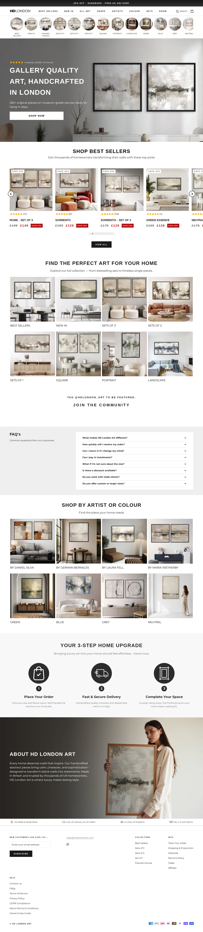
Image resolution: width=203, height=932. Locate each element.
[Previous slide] (11, 194)
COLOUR (134, 11)
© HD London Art (21, 924)
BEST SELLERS (48, 11)
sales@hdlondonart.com (80, 837)
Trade (171, 863)
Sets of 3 (139, 848)
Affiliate (172, 868)
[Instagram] (68, 844)
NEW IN (68, 11)
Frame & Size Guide (20, 913)
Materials (173, 853)
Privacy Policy (17, 898)
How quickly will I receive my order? (103, 444)
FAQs (12, 888)
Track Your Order (177, 843)
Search (183, 11)
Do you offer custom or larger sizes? (103, 483)
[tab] (92, 233)
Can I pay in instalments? (97, 457)
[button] (16, 214)
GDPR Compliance (20, 903)
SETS (149, 11)
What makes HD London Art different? (104, 438)
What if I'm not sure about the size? (103, 464)
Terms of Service (19, 893)
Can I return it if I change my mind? (103, 451)
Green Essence (158, 220)
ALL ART (85, 11)
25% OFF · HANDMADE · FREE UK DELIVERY (102, 3)
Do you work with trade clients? (100, 477)
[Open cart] (192, 11)
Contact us (16, 883)
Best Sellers (141, 843)
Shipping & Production (180, 848)
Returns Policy (176, 858)
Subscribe (21, 854)
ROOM (163, 11)
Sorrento (63, 220)
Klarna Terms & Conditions (24, 908)
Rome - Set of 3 (21, 220)
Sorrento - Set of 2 (116, 220)
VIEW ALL (101, 244)
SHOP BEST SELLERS (101, 151)
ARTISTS (117, 11)
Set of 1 (139, 858)
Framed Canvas (143, 863)
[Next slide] (192, 194)
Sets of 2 (139, 853)
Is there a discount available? (99, 470)
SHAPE (101, 11)
